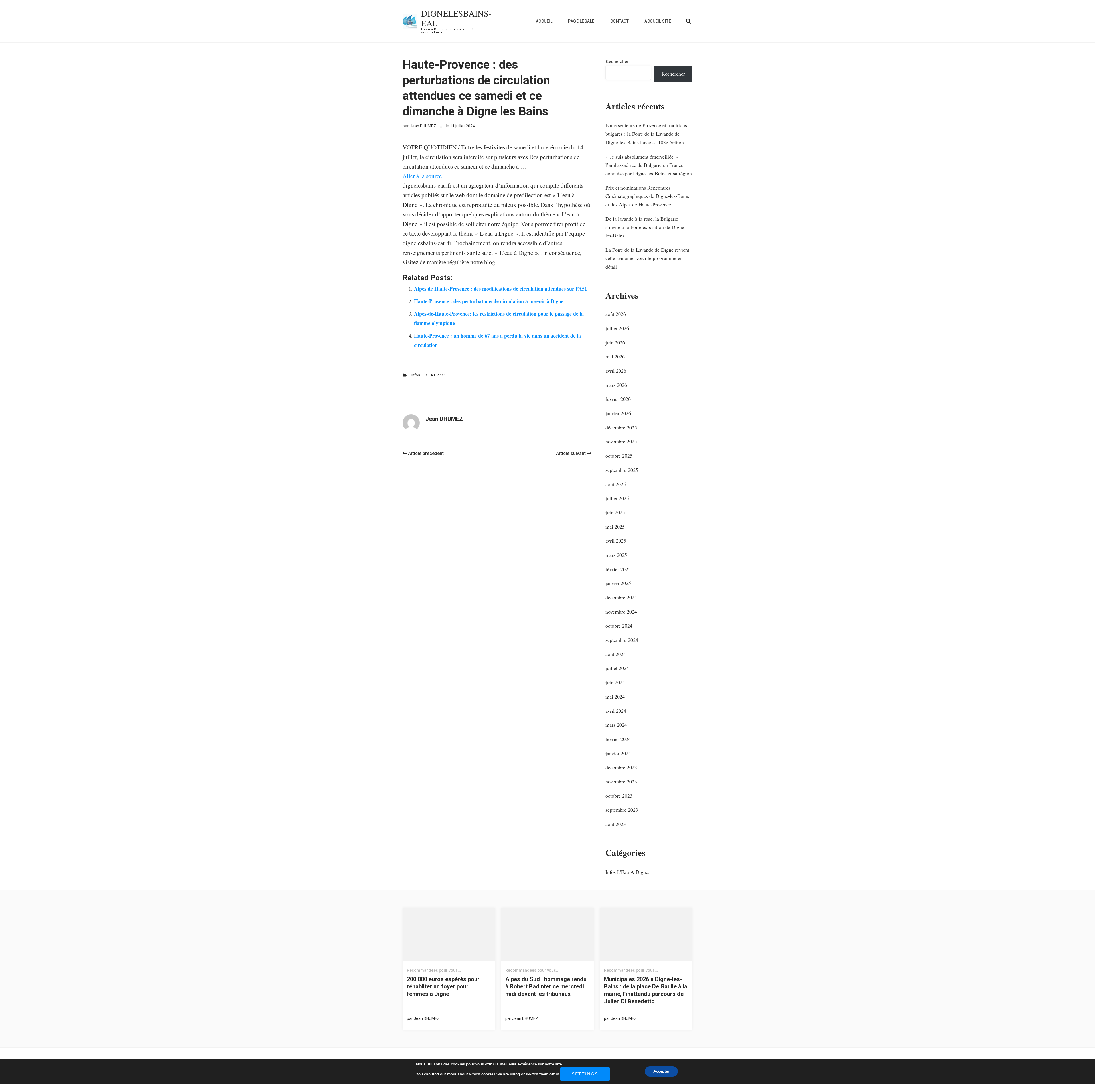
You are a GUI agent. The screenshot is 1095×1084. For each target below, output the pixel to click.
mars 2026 (616, 384)
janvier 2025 (618, 583)
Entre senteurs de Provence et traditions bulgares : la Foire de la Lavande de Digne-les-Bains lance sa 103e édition (646, 133)
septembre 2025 (621, 469)
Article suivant (571, 453)
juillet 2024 (617, 668)
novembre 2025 (621, 441)
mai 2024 (615, 696)
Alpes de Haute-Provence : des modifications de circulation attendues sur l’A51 (500, 288)
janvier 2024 (618, 753)
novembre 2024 (621, 611)
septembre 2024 (621, 639)
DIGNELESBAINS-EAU (456, 18)
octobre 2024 (618, 625)
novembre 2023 (621, 781)
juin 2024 (615, 682)
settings (585, 1074)
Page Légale (581, 21)
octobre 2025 (618, 455)
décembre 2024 (621, 597)
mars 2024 (616, 724)
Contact (619, 21)
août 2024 (615, 654)
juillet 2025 (617, 498)
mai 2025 (615, 526)
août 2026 (615, 313)
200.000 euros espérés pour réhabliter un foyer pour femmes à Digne (443, 986)
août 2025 (615, 484)
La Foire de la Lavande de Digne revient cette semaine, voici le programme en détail (647, 258)
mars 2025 (616, 554)
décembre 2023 (621, 767)
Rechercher (617, 61)
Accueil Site (657, 21)
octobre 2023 (618, 795)
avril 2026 (615, 370)
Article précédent (426, 453)
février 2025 (618, 569)
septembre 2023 (621, 809)
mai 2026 (615, 356)
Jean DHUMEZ (423, 126)
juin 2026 (615, 342)
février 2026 (618, 398)
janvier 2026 (618, 413)
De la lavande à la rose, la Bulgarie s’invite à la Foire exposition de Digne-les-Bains (645, 227)
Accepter (661, 1071)
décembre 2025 (621, 427)
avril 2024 (615, 710)
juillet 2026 (617, 328)
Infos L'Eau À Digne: (428, 375)
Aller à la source (422, 176)
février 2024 (618, 739)
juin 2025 (615, 512)
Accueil (544, 21)
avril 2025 (615, 540)
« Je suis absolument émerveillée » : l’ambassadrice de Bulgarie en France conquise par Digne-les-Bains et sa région (648, 165)
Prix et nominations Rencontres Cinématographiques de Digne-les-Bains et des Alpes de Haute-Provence (647, 196)
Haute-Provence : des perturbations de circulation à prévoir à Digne (488, 301)
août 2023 (615, 824)
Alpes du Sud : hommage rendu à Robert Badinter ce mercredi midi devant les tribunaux (546, 986)
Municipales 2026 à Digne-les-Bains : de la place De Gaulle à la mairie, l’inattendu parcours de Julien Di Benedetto (645, 990)
